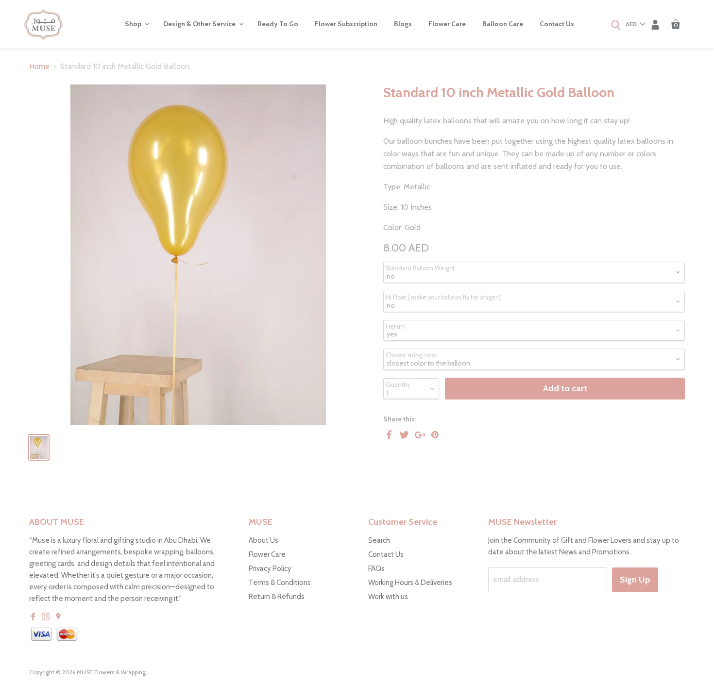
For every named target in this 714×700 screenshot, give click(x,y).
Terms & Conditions (280, 582)
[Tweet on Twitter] (404, 434)
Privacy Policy (270, 568)
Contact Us (557, 23)
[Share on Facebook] (389, 434)
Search (379, 540)
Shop (134, 23)
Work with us (388, 596)
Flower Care (447, 23)
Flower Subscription (346, 23)
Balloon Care (502, 23)
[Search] (616, 26)
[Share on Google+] (420, 434)
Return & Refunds (277, 596)
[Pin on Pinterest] (436, 434)
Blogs (403, 23)
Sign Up (635, 579)
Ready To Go (277, 23)
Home (39, 66)
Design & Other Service (200, 23)
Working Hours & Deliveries (410, 582)
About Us (263, 540)
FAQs (376, 568)
